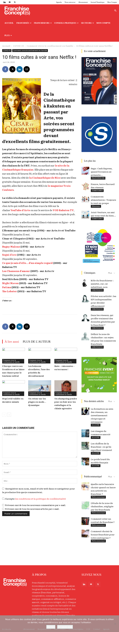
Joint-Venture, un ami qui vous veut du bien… (103, 214)
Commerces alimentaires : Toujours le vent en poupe (103, 200)
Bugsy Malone (11, 246)
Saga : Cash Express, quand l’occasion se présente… (101, 171)
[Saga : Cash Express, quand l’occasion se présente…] (85, 171)
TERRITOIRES (97, 190)
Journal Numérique (97, 2)
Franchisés (22, 23)
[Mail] (9, 2)
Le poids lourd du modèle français (100, 461)
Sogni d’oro (9, 254)
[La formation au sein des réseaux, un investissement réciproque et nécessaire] (85, 411)
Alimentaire (96, 206)
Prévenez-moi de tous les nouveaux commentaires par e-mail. (35, 505)
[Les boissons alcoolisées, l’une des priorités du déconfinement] (39, 355)
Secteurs (86, 23)
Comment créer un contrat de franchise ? (103, 520)
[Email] (27, 69)
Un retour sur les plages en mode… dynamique (37, 402)
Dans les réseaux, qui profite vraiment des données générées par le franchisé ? (103, 320)
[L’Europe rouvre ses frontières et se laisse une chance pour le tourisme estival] (13, 355)
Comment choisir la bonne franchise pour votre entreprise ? (103, 534)
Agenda (59, 2)
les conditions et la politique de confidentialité (40, 498)
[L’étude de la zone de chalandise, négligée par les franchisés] (85, 505)
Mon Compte (112, 2)
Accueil (9, 23)
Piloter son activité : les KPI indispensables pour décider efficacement (103, 301)
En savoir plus (65, 627)
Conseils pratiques (65, 23)
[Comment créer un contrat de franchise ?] (85, 521)
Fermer (50, 627)
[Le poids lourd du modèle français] (85, 461)
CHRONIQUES (97, 290)
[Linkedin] (4, 2)
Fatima (6, 287)
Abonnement (83, 2)
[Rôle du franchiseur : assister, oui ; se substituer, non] (85, 283)
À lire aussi (12, 341)
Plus (7, 35)
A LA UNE (95, 425)
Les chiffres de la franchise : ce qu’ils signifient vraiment (101, 447)
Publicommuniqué (98, 497)
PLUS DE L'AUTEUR (37, 341)
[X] (14, 2)
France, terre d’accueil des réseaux (103, 186)
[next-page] (9, 415)
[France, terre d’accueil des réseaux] (85, 186)
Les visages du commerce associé (100, 432)
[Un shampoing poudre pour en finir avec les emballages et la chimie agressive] (65, 388)
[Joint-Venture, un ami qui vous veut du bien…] (85, 214)
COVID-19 (18, 45)
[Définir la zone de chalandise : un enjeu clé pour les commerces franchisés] (85, 336)
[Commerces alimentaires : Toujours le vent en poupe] (85, 199)
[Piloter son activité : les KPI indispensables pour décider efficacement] (85, 298)
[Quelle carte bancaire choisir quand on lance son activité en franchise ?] (85, 486)
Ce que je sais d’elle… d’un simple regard (27, 263)
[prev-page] (4, 415)
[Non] (115, 623)
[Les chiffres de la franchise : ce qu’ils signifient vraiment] (85, 446)
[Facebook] (5, 69)
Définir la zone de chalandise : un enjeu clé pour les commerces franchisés (103, 338)
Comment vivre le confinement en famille (50, 45)
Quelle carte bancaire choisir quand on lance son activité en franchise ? (103, 488)
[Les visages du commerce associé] (85, 433)
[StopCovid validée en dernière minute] (13, 388)
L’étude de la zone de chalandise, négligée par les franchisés (102, 506)
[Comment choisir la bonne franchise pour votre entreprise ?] (85, 533)
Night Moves (10, 283)
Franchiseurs (41, 23)
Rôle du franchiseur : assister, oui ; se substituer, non (102, 283)
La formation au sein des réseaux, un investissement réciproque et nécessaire (102, 415)
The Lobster (9, 291)
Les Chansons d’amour (16, 271)
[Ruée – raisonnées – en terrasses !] (65, 355)
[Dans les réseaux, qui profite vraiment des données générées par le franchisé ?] (85, 317)
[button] (115, 10)
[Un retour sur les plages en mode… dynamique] (39, 388)
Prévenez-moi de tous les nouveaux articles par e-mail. (32, 508)
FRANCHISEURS (98, 178)
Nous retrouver (70, 2)
